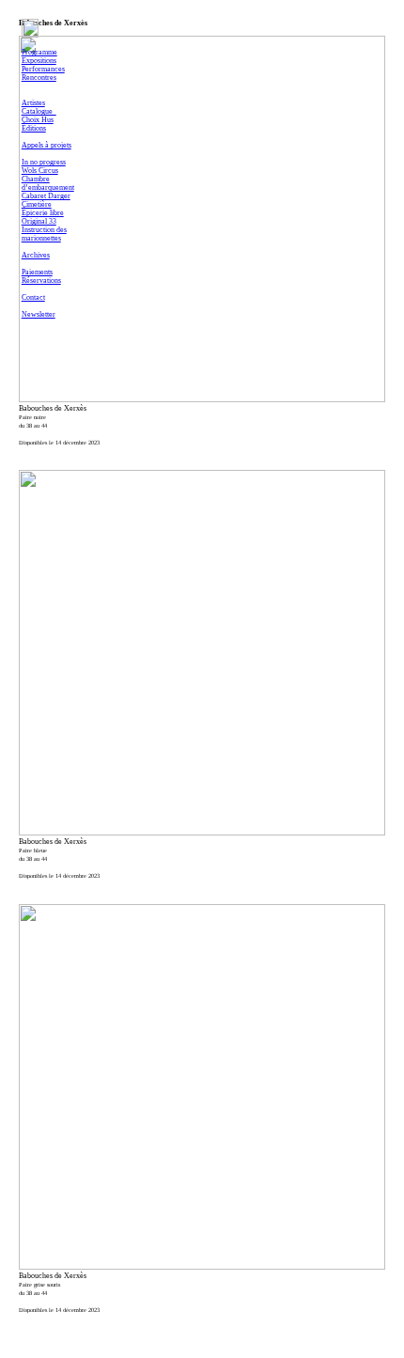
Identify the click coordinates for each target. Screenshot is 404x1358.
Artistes (33, 103)
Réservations (41, 280)
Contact (33, 297)
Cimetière (37, 204)
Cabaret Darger (46, 196)
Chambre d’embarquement (48, 183)
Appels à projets (46, 145)
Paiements (37, 272)
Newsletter (38, 314)
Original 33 (39, 221)
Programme (39, 52)
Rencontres (39, 77)
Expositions (39, 60)
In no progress (44, 162)
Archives (36, 255)
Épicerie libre (43, 213)
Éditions (34, 128)
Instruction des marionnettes (44, 234)
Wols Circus (40, 170)
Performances (43, 69)
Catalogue (39, 111)
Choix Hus (38, 120)
